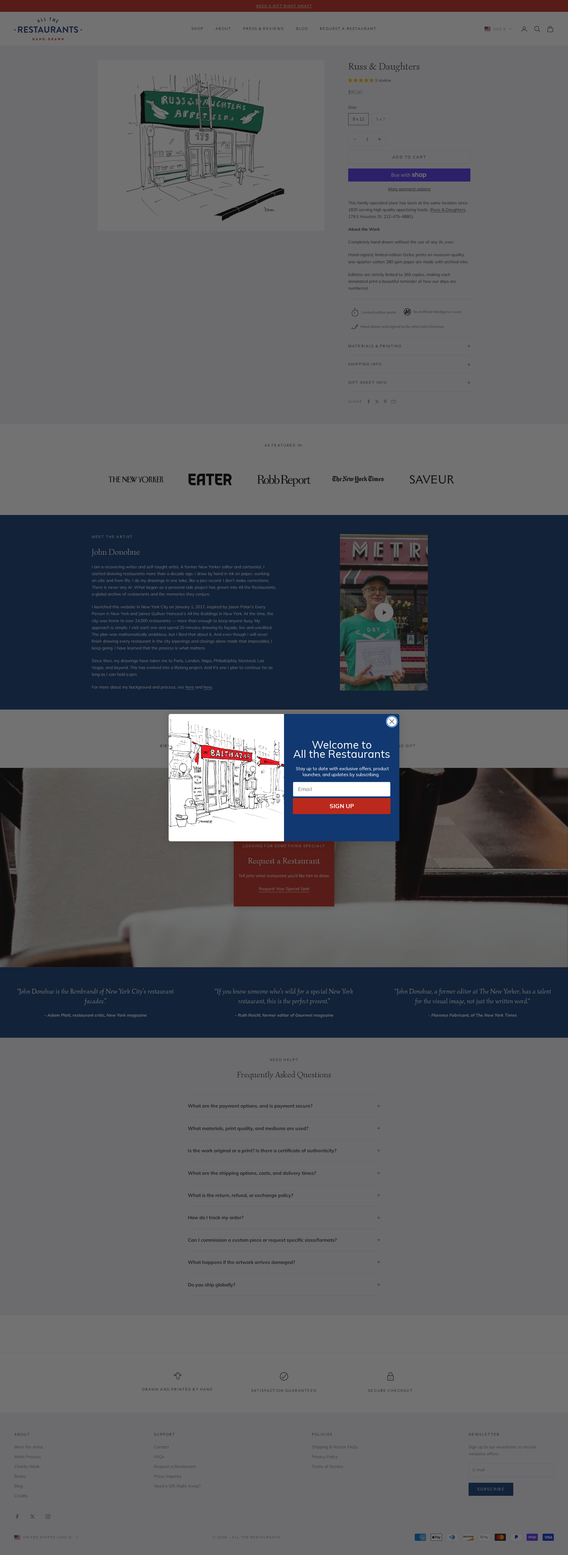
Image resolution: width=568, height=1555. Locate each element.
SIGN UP (342, 806)
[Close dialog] (392, 721)
